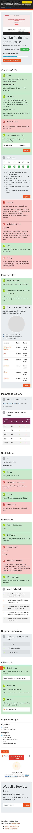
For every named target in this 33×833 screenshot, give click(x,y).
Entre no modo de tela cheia (16, 757)
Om (5, 353)
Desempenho (7, 735)
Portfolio (6, 366)
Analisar (4, 752)
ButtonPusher (16, 823)
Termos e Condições (11, 828)
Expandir (26, 150)
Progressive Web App (9, 743)
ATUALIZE (25, 49)
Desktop (5, 727)
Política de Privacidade (12, 826)
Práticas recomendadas (10, 739)
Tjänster (6, 378)
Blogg (5, 372)
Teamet (6, 359)
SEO (4, 741)
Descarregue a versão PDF (12, 60)
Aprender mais (8, 7)
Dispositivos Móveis (9, 729)
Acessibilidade (7, 737)
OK (26, 2)
